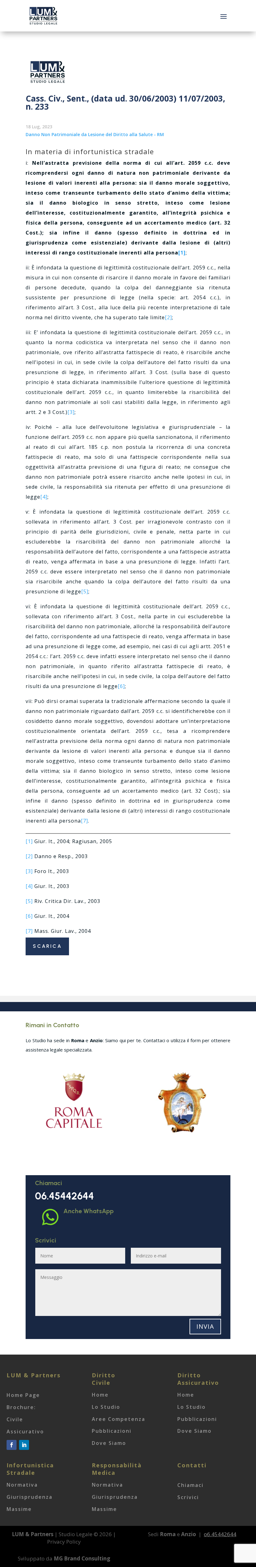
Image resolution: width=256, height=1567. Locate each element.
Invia (205, 1326)
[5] (84, 591)
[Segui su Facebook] (12, 1445)
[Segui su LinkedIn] (24, 1445)
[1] (29, 841)
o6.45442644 (220, 1534)
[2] (168, 317)
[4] (43, 496)
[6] (121, 686)
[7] (84, 820)
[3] (71, 412)
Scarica (47, 946)
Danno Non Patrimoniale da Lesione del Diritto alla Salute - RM (95, 134)
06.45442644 (64, 1196)
